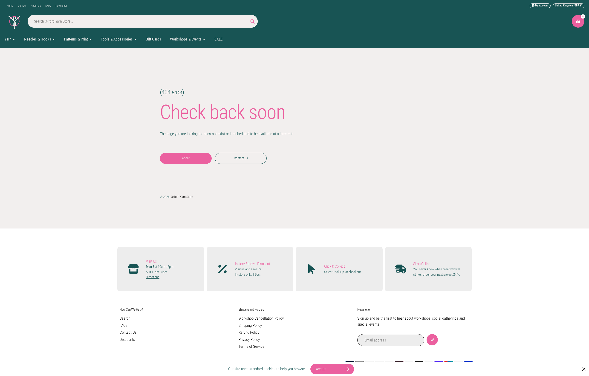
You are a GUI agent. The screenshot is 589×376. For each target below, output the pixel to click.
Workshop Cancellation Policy (261, 318)
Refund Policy (249, 332)
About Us (36, 5)
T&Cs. (257, 274)
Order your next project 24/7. (441, 274)
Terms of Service (251, 346)
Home (10, 5)
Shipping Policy (250, 325)
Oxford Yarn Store (182, 197)
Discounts (127, 339)
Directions (152, 277)
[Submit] (432, 339)
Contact (22, 5)
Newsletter (61, 5)
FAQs (48, 5)
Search (125, 318)
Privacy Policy (249, 339)
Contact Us (128, 332)
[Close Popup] (584, 369)
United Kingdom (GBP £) (568, 5)
